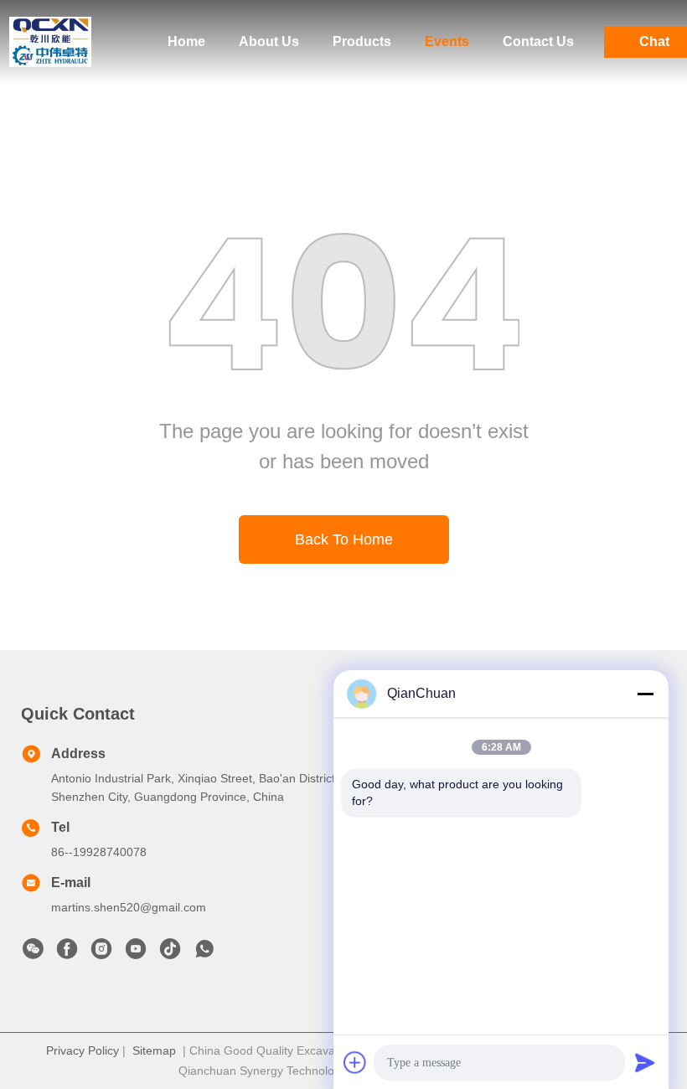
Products (362, 41)
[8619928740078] (204, 953)
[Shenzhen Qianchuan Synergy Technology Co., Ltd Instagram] (101, 953)
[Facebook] (67, 953)
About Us (269, 41)
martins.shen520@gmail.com (128, 907)
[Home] (50, 42)
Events (447, 41)
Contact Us (538, 41)
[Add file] (355, 1062)
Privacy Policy (82, 1050)
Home (186, 41)
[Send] (645, 1062)
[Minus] (645, 694)
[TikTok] (170, 953)
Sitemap (154, 1050)
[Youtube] (135, 953)
